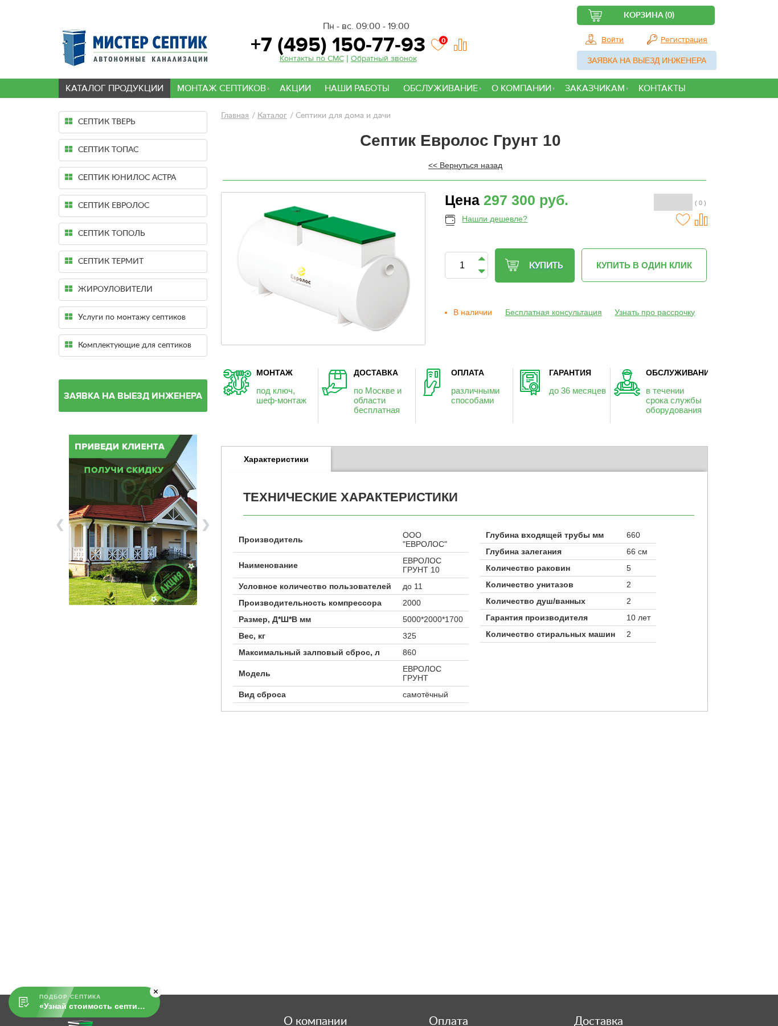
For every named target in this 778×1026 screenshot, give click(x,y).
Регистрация (684, 40)
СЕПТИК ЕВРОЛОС (113, 206)
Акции (295, 88)
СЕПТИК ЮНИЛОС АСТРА (127, 178)
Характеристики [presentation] (276, 459)
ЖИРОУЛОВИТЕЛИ (115, 289)
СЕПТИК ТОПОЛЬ (111, 234)
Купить (546, 265)
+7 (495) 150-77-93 (335, 45)
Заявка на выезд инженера (646, 60)
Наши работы (357, 88)
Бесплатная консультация (553, 312)
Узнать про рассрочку (655, 312)
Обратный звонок (384, 59)
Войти (612, 40)
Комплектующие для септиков (134, 345)
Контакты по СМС (312, 59)
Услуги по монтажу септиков (132, 317)
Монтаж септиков (221, 88)
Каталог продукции (114, 88)
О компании (521, 88)
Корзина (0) (649, 15)
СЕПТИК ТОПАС (108, 150)
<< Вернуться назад (465, 165)
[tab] (276, 459)
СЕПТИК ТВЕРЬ (107, 122)
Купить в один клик (644, 265)
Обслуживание (440, 88)
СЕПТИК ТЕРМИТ (111, 261)
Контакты (662, 88)
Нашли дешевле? (494, 218)
